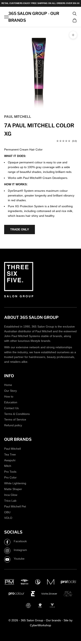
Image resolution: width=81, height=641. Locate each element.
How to (8, 396)
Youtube (19, 558)
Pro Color (10, 477)
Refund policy (13, 425)
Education (10, 402)
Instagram (20, 550)
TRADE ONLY (19, 229)
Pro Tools (10, 471)
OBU (7, 512)
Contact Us (11, 408)
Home (8, 385)
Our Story (10, 390)
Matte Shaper (13, 489)
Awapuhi (9, 460)
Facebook (20, 541)
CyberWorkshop (40, 625)
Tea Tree (10, 454)
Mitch (7, 465)
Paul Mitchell (17, 116)
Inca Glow (10, 494)
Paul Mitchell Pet (15, 506)
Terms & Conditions (17, 414)
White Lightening (15, 483)
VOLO (8, 517)
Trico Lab (10, 500)
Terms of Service (15, 419)
